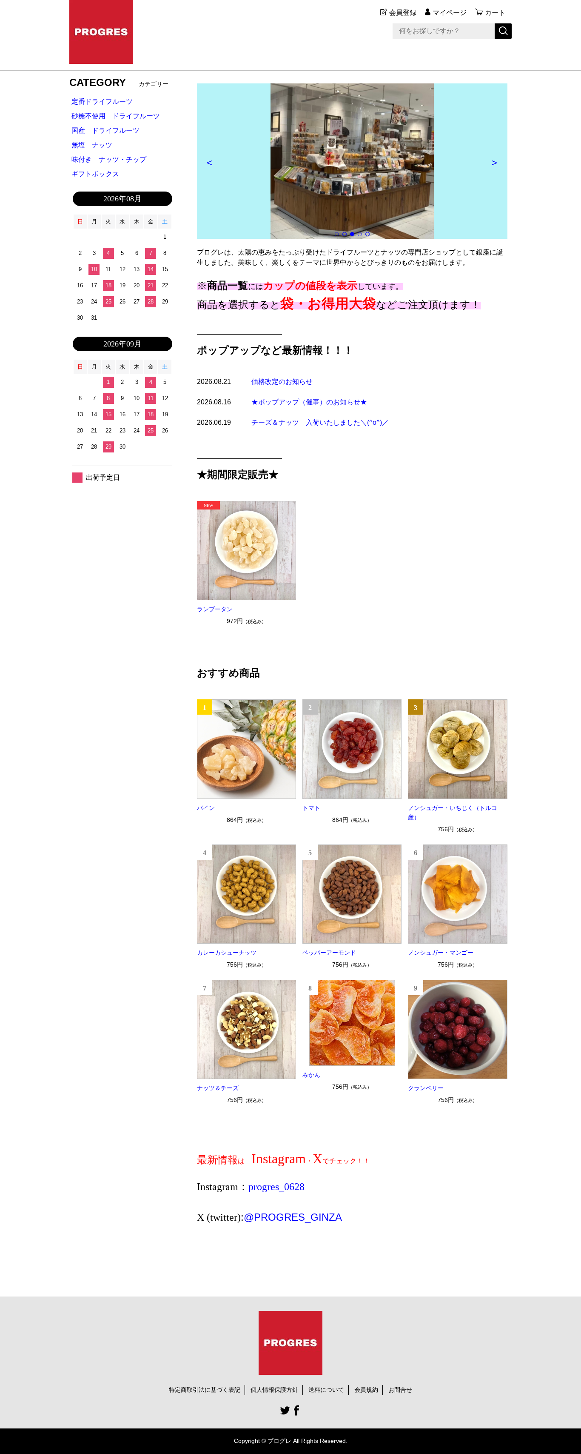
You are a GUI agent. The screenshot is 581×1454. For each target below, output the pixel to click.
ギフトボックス (95, 173)
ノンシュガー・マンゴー (440, 952)
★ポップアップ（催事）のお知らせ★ (309, 402)
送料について (326, 1389)
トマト (311, 807)
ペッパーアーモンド (329, 952)
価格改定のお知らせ (282, 381)
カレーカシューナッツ (226, 952)
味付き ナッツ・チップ (108, 159)
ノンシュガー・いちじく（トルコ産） (452, 812)
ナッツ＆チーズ (218, 1088)
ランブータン (215, 609)
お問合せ (400, 1389)
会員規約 (366, 1389)
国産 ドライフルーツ (105, 130)
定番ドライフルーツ (102, 101)
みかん (311, 1074)
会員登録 (402, 12)
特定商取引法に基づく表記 (204, 1389)
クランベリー (426, 1088)
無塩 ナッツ (91, 145)
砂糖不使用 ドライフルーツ (115, 116)
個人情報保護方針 (274, 1389)
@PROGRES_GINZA (293, 1217)
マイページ (450, 12)
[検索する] (503, 31)
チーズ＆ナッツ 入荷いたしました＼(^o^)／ (320, 422)
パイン (206, 807)
